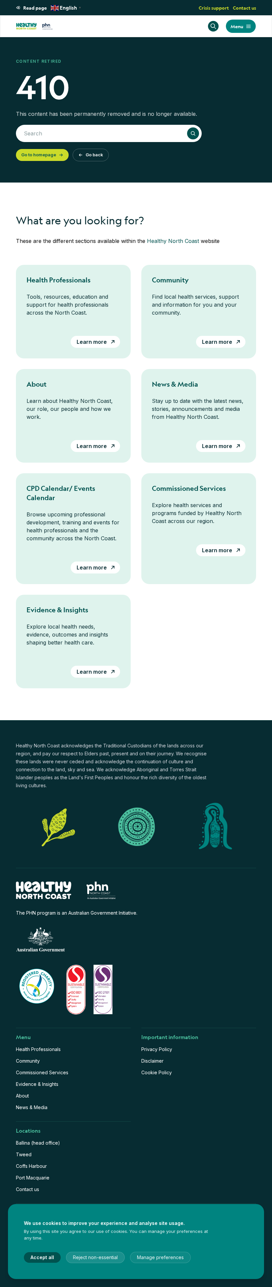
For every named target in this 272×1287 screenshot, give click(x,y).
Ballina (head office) (38, 1143)
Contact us (244, 8)
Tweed (24, 1154)
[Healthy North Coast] (34, 26)
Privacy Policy (156, 1049)
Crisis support (214, 8)
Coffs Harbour (31, 1166)
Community (28, 1061)
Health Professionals (38, 1049)
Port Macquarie (32, 1177)
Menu (237, 26)
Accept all (42, 1257)
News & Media (31, 1107)
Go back (94, 154)
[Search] (213, 26)
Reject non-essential (95, 1257)
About (22, 1095)
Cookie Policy (156, 1072)
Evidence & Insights (37, 1084)
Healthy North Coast (173, 241)
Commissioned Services (42, 1072)
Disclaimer (152, 1061)
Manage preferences (160, 1257)
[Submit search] (193, 133)
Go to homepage (38, 154)
